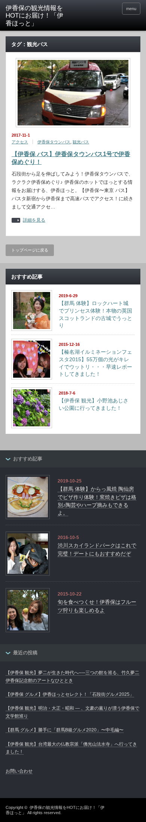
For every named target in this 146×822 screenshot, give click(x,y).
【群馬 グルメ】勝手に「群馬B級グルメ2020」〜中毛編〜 (65, 730)
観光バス (81, 142)
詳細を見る (34, 220)
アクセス (20, 142)
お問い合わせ (19, 771)
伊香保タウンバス (53, 142)
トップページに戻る (29, 250)
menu (131, 8)
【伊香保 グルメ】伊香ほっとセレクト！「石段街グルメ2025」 (70, 694)
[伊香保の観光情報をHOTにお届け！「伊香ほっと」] (35, 15)
